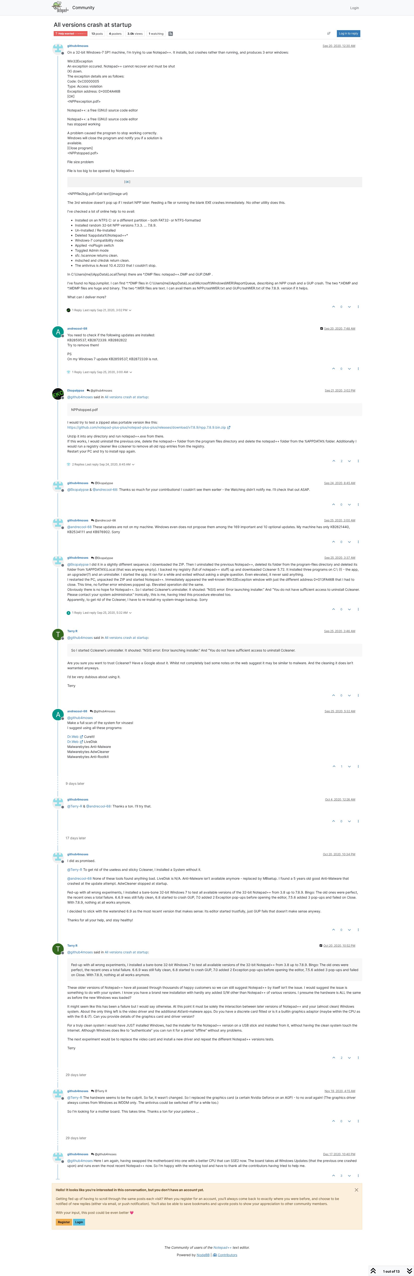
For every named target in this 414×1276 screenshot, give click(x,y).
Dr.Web (73, 737)
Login (79, 1222)
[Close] (356, 1189)
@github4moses (101, 390)
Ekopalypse (75, 390)
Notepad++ (222, 1247)
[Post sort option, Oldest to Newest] (329, 33)
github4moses (77, 46)
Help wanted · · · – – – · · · (72, 33)
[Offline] (59, 49)
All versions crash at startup (126, 397)
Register (64, 1222)
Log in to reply (348, 33)
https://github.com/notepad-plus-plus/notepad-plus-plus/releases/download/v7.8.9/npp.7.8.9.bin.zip (146, 427)
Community (83, 7)
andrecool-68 (77, 328)
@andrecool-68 (105, 520)
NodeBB (203, 1255)
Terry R (72, 631)
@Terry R (100, 1091)
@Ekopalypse (103, 483)
